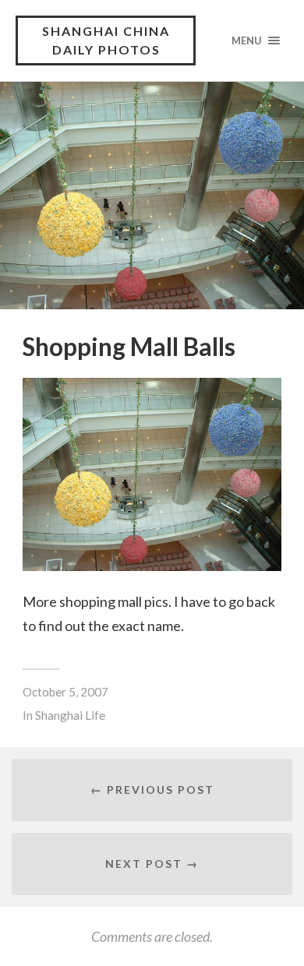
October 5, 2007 (65, 692)
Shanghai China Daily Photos (106, 40)
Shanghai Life (70, 715)
